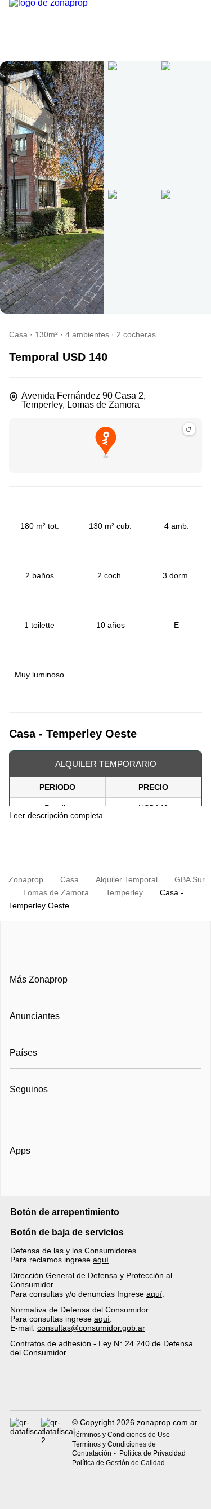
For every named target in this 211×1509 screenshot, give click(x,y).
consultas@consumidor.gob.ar (91, 1327)
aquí (101, 1259)
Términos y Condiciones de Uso (121, 1435)
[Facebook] (19, 1117)
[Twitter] (74, 1117)
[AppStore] (46, 1183)
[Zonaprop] (105, 954)
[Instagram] (37, 1117)
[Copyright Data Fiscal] (56, 1442)
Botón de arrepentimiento (64, 1212)
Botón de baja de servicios (67, 1232)
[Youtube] (56, 1117)
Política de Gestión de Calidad (118, 1463)
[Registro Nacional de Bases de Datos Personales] (25, 1442)
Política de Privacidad (152, 1453)
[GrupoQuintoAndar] (105, 1390)
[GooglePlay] (122, 1183)
